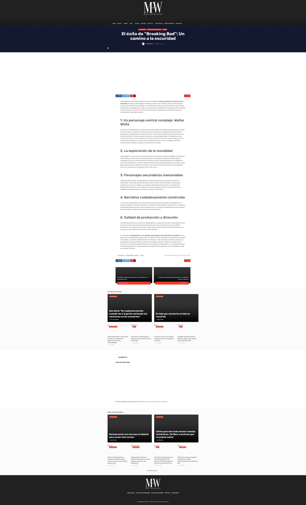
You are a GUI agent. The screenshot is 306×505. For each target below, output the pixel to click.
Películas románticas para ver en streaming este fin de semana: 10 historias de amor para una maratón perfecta (163, 460)
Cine (131, 23)
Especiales (178, 23)
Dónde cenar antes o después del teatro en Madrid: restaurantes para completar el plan (188, 460)
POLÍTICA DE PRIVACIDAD (143, 493)
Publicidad (175, 493)
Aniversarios (168, 255)
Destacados (142, 29)
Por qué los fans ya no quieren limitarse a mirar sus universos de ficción (164, 338)
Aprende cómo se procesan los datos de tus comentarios (152, 401)
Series (125, 23)
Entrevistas (159, 23)
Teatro (137, 23)
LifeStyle (150, 23)
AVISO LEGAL (131, 493)
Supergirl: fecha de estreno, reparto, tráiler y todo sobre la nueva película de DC (187, 338)
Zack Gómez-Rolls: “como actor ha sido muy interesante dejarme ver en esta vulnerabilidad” (118, 339)
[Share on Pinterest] (134, 95)
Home (114, 23)
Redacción (150, 43)
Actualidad (159, 296)
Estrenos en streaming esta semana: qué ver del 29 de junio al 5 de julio (141, 338)
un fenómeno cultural (139, 110)
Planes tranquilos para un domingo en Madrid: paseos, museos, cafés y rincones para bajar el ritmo (117, 460)
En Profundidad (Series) (154, 29)
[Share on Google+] (131, 95)
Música (119, 23)
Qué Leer (143, 23)
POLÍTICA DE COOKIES (157, 493)
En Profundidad (182, 255)
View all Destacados (152, 470)
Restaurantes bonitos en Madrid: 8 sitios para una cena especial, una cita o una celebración (140, 460)
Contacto (167, 493)
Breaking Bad (175, 255)
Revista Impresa (169, 23)
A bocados (136, 447)
